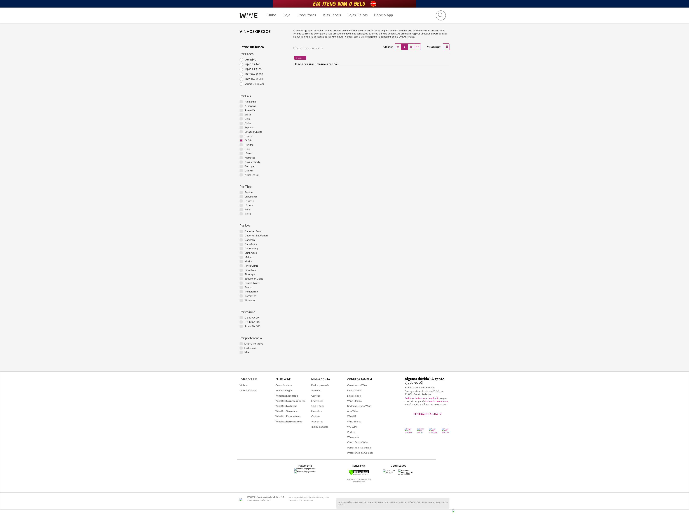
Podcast (352, 431)
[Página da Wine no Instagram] (433, 430)
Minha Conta (320, 379)
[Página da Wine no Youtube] (445, 430)
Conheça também (359, 379)
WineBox (286, 395)
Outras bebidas (248, 390)
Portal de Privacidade (359, 447)
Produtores (306, 15)
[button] (441, 15)
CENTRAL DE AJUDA (425, 413)
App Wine (352, 411)
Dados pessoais (320, 385)
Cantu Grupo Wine (357, 442)
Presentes (317, 421)
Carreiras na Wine (357, 385)
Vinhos (243, 385)
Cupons (315, 416)
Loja (286, 15)
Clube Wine (283, 379)
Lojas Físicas (357, 15)
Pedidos (315, 390)
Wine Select (354, 421)
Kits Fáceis (332, 15)
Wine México (354, 400)
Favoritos (316, 411)
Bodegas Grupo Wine (359, 405)
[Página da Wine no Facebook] (409, 430)
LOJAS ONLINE (248, 379)
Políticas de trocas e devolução (422, 398)
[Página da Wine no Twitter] (420, 430)
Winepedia (353, 437)
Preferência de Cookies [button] (360, 452)
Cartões (315, 395)
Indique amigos (283, 390)
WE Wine (352, 426)
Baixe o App (383, 15)
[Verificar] (358, 474)
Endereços (317, 400)
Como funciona (283, 385)
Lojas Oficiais (354, 390)
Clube (271, 15)
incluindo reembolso (436, 401)
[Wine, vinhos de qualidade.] (242, 499)
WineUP (352, 416)
